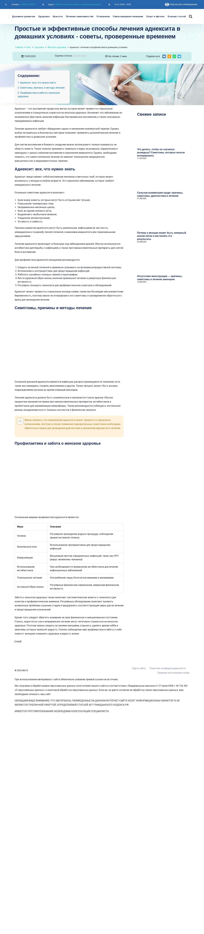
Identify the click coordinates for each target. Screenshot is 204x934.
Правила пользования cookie (173, 672)
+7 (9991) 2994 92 (27, 4)
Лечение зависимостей (79, 16)
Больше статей (177, 16)
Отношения (103, 16)
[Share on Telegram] (179, 56)
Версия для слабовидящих (183, 4)
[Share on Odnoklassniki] (169, 56)
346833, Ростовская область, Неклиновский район (78, 4)
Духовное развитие (23, 16)
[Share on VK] (164, 56)
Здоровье (44, 16)
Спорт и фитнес (155, 16)
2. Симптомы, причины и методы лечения (41, 87)
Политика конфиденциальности (167, 668)
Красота (58, 16)
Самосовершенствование (128, 16)
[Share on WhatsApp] (174, 56)
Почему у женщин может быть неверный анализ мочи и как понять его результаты (161, 236)
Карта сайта (139, 668)
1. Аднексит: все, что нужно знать (37, 82)
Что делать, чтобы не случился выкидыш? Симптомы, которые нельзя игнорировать (161, 152)
